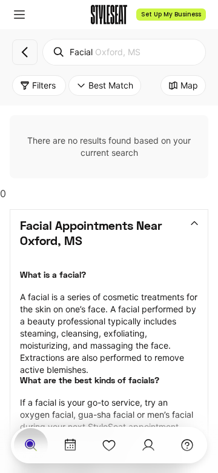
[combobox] (124, 52)
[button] (19, 14)
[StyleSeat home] (109, 14)
